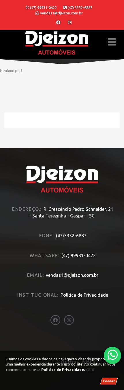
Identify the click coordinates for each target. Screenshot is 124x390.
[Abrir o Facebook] (58, 22)
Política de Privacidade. (63, 370)
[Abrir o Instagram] (70, 22)
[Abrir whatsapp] (113, 355)
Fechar (109, 381)
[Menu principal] (112, 42)
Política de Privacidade (84, 295)
